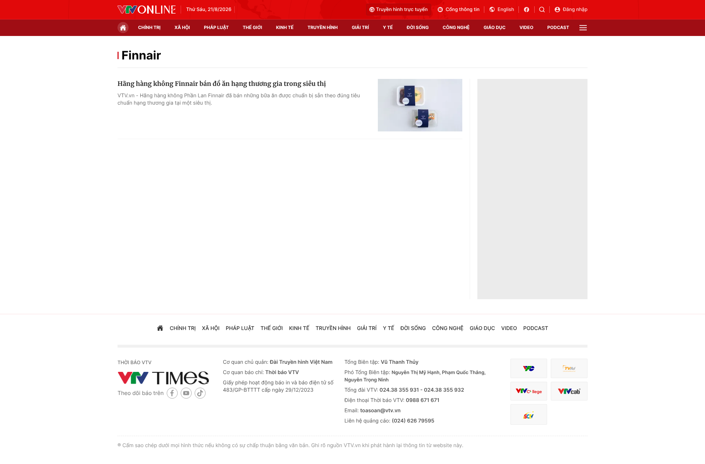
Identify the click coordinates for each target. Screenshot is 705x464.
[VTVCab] (569, 391)
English (506, 9)
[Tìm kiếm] (544, 9)
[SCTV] (528, 414)
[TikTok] (200, 393)
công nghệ (456, 27)
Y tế (388, 27)
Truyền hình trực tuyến (402, 9)
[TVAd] (569, 368)
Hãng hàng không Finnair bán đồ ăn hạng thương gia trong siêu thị (222, 84)
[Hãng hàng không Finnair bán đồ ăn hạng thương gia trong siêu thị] (420, 105)
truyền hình (322, 27)
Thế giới (252, 27)
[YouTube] (186, 393)
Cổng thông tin (463, 9)
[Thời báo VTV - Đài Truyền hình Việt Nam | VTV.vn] (147, 10)
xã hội (182, 27)
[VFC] (528, 368)
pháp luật (216, 27)
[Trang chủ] (123, 27)
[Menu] (583, 27)
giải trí (360, 27)
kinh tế (285, 27)
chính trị (149, 27)
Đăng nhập (575, 9)
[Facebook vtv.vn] (529, 9)
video (527, 27)
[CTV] (528, 391)
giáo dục (495, 27)
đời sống (418, 27)
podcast (558, 27)
